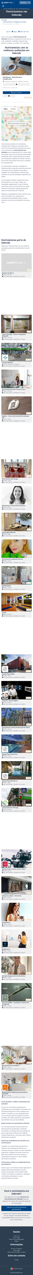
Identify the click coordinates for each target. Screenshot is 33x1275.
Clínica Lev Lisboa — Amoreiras (11, 896)
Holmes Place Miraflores (9, 781)
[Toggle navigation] (3, 6)
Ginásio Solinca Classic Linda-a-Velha (13, 869)
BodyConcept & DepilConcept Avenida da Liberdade (14, 1093)
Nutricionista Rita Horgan (10, 479)
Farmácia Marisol (7, 362)
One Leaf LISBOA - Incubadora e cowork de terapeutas (15, 1003)
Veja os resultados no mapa (16, 123)
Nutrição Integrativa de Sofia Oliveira (13, 976)
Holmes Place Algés (8, 674)
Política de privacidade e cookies (17, 1252)
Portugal (4, 20)
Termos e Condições (16, 1248)
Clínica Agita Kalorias (8, 532)
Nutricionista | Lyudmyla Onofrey (12, 559)
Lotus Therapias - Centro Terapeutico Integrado (14, 335)
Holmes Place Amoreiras (9, 754)
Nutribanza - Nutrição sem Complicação (12, 78)
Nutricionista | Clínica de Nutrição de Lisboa (16, 727)
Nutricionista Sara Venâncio (10, 1065)
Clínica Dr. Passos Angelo (10, 701)
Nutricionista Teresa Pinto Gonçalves (13, 506)
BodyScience (6, 949)
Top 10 (8, 32)
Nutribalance (6, 922)
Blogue (16, 1241)
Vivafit (4, 612)
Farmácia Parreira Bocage (10, 808)
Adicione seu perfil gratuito (16, 1239)
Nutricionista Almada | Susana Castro (14, 389)
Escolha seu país (17, 1268)
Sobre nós (16, 1236)
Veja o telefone (17, 92)
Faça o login (16, 1237)
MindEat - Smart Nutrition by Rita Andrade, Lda (15, 416)
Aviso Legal (16, 1250)
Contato (16, 1260)
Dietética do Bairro (8, 273)
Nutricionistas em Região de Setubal (14, 22)
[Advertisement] (16, 221)
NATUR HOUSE (6, 586)
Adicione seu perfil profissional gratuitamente (16, 1208)
